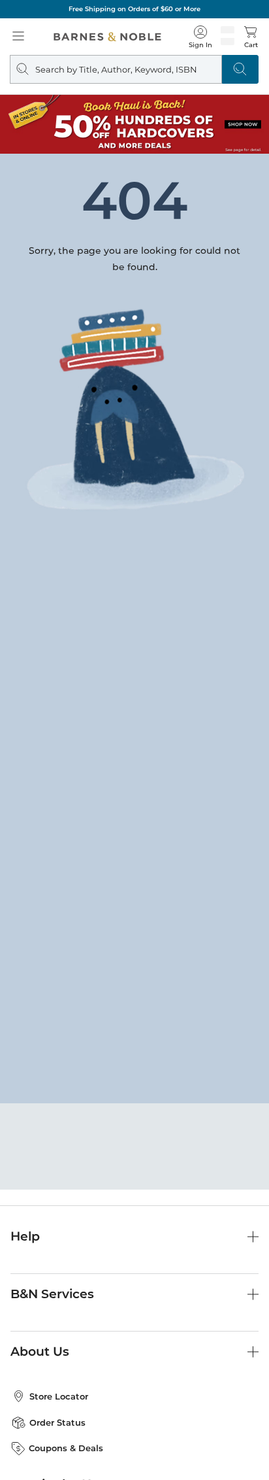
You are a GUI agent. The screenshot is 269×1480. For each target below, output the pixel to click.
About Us (39, 1351)
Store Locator (58, 1396)
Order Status (57, 1422)
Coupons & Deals (66, 1448)
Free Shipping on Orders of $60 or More (134, 9)
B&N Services (52, 1293)
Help (25, 1236)
